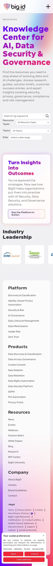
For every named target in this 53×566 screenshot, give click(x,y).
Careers (12, 485)
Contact (12, 495)
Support (31, 527)
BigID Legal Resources (19, 517)
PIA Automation (17, 397)
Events (11, 425)
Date (5, 137)
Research (13, 451)
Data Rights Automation (21, 381)
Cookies (39, 510)
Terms (11, 510)
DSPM (11, 391)
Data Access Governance (22, 359)
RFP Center (14, 457)
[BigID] (14, 7)
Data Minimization (18, 326)
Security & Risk (16, 310)
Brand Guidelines (17, 490)
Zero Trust (13, 337)
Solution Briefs (16, 435)
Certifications (14, 520)
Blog (10, 446)
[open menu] (48, 6)
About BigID (14, 479)
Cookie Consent (17, 365)
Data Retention (16, 375)
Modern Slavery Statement (21, 523)
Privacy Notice (24, 510)
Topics (6, 131)
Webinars (13, 430)
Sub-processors (16, 527)
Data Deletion (15, 370)
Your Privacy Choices (18, 513)
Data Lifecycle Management (23, 321)
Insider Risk (14, 331)
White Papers (15, 441)
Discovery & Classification (22, 295)
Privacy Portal (15, 402)
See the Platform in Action (22, 213)
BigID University (16, 462)
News (11, 419)
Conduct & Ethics (32, 520)
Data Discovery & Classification (25, 354)
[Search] (47, 116)
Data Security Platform (20, 386)
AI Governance (16, 315)
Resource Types (8, 122)
